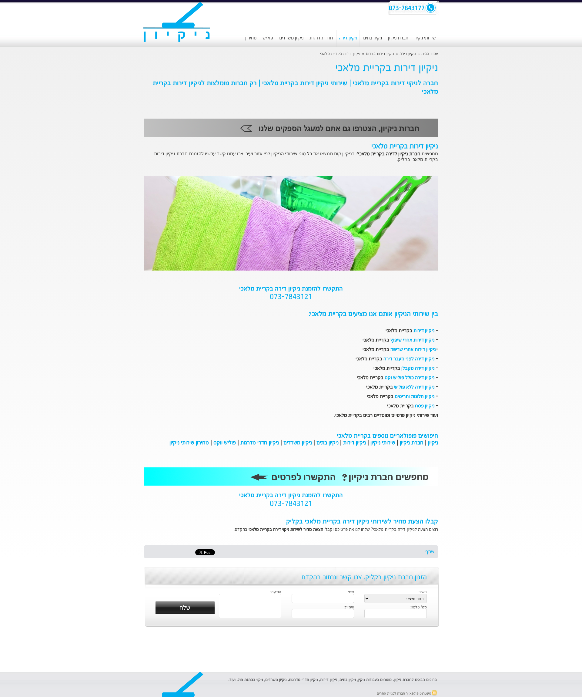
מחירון (250, 38)
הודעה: (275, 592)
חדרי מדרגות (321, 38)
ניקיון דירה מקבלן (418, 368)
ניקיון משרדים (291, 38)
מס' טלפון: (418, 607)
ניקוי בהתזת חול (250, 679)
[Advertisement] (101, 156)
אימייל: (349, 607)
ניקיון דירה (348, 38)
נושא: (423, 592)
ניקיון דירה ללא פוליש (414, 387)
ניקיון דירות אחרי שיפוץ (412, 340)
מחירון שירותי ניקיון (189, 442)
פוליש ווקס (224, 442)
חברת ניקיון (398, 38)
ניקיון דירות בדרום (380, 53)
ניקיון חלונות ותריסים (415, 396)
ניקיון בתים (372, 38)
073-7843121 (291, 297)
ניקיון (433, 442)
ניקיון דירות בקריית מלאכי (340, 53)
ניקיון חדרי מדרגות (259, 442)
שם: (351, 592)
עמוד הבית (429, 53)
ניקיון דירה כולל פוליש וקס (410, 378)
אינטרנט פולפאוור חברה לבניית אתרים (404, 693)
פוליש (268, 38)
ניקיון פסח (425, 406)
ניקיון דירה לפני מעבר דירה (409, 359)
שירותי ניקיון (425, 38)
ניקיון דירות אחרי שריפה (413, 349)
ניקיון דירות (424, 331)
